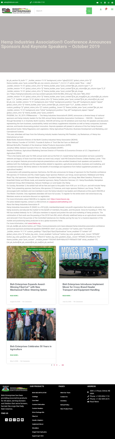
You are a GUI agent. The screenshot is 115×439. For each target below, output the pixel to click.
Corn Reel (35, 400)
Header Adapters (37, 420)
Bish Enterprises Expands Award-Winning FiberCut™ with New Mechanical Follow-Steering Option (28, 287)
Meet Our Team (65, 392)
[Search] (89, 10)
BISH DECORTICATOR (39, 392)
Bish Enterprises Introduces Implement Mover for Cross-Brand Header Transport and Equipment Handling (83, 287)
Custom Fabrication (38, 404)
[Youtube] (97, 2)
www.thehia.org (34, 223)
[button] (112, 9)
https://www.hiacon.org (60, 199)
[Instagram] (108, 2)
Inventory (63, 401)
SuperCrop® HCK (37, 436)
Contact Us (64, 397)
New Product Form (66, 409)
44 (63, 365)
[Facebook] (112, 2)
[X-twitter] (101, 2)
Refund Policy (64, 405)
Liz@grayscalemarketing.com (60, 202)
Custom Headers (37, 408)
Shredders (35, 428)
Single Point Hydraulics (39, 432)
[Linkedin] (104, 2)
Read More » (14, 295)
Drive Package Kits (38, 412)
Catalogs (35, 396)
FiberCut (35, 416)
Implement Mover (37, 424)
